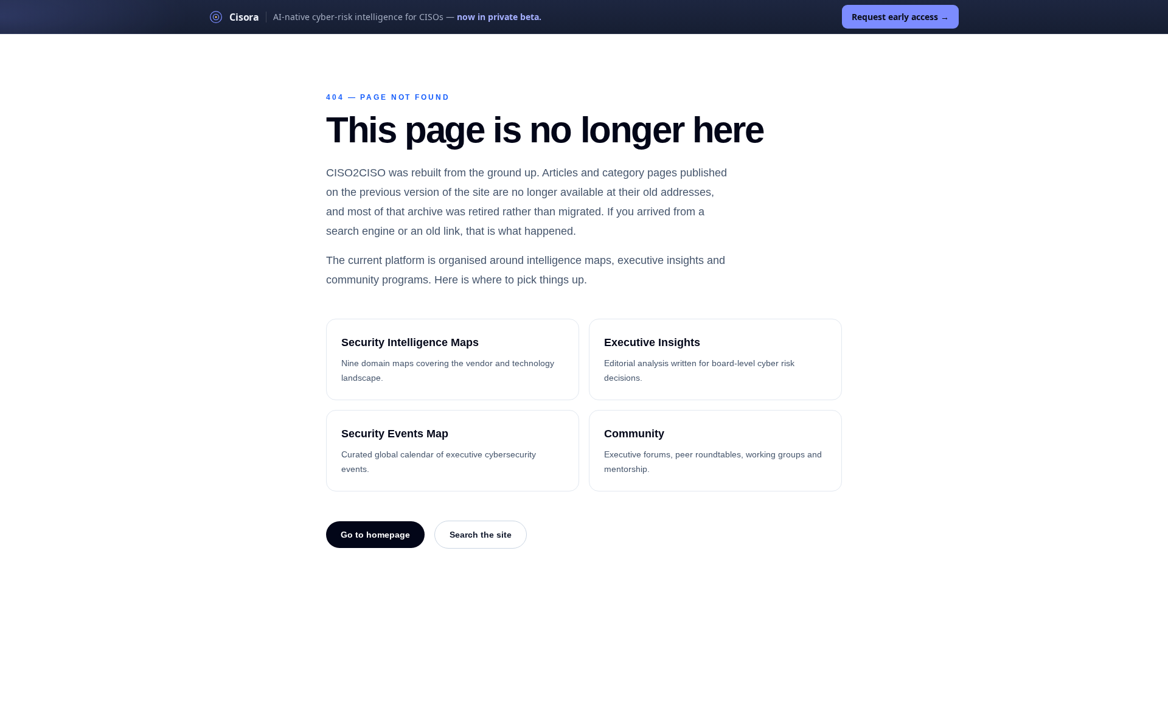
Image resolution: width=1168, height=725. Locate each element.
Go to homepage (375, 534)
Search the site (481, 534)
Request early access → (900, 17)
